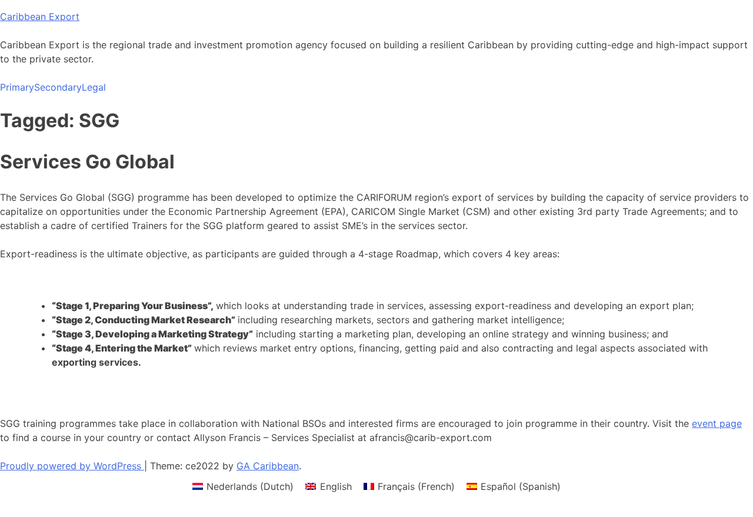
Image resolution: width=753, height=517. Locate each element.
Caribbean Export (39, 16)
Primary (17, 87)
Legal (94, 87)
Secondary (58, 87)
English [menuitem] (336, 486)
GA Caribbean (267, 466)
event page (717, 423)
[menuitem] (242, 486)
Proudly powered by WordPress (72, 466)
